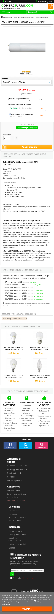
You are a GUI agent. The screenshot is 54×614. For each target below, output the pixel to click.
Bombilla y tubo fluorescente (14, 318)
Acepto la (25, 578)
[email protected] (14, 473)
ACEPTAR (27, 609)
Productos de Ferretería (11, 17)
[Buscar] (51, 12)
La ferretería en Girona (16, 494)
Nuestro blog (12, 497)
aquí (35, 600)
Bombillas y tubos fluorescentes (38, 17)
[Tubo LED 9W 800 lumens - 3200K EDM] (27, 69)
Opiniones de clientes (16, 500)
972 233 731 (10, 2)
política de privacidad (29, 578)
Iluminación (23, 17)
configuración (6, 604)
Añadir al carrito (29, 146)
